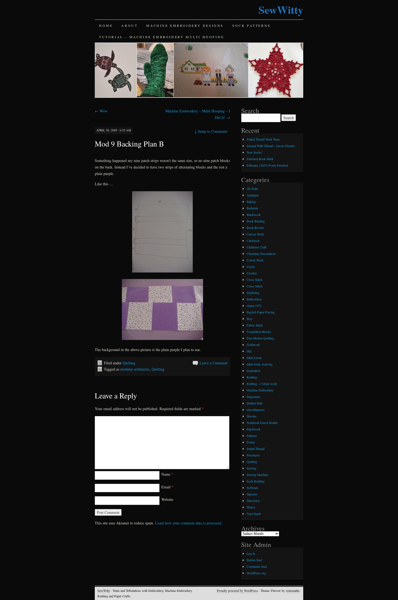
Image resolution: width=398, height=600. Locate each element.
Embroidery (254, 299)
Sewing (251, 468)
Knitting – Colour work (262, 383)
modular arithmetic (134, 369)
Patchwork (253, 429)
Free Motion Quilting (260, 338)
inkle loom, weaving (260, 364)
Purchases (253, 455)
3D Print (252, 188)
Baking (251, 201)
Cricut (251, 266)
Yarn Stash (254, 513)
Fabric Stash (255, 325)
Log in (251, 553)
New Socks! (255, 152)
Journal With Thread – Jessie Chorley (271, 146)
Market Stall (254, 403)
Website (167, 499)
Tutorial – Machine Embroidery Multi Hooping (161, 37)
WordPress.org (256, 573)
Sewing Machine (257, 474)
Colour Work (255, 260)
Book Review (255, 227)
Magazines (253, 396)
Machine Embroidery (260, 390)
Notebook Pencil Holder (262, 422)
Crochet (252, 273)
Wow (101, 110)
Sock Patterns (251, 25)
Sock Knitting (256, 481)
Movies (251, 416)
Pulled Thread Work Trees (263, 139)
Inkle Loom (254, 357)
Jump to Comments (210, 131)
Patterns (252, 435)
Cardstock (253, 240)
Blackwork (254, 214)
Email (167, 486)
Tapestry (252, 494)
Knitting (252, 377)
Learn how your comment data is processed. (188, 523)
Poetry (251, 442)
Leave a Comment (213, 362)
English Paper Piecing (261, 312)
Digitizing (253, 292)
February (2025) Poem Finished (267, 165)
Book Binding (256, 221)
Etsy (249, 318)
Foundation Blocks (259, 331)
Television (253, 500)
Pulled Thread (256, 448)
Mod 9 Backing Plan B (129, 143)
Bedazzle (252, 208)
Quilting (129, 362)
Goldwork (253, 344)
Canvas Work (255, 234)
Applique (253, 195)
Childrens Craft (256, 247)
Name (167, 474)
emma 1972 (254, 305)
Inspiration (253, 370)
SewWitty (281, 10)
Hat (249, 351)
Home (106, 25)
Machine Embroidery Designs (185, 25)
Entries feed (254, 560)
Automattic (293, 590)
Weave (251, 507)
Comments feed (257, 566)
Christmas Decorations (261, 253)
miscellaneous (256, 409)
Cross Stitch (254, 279)
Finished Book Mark (260, 159)
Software (252, 487)
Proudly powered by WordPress (237, 590)
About (129, 25)
